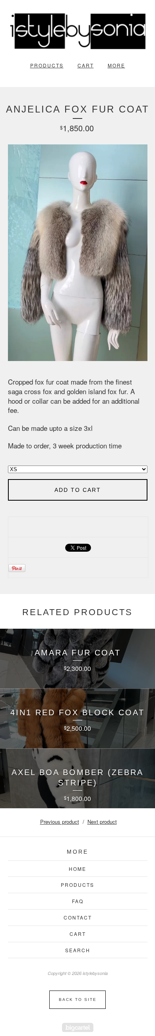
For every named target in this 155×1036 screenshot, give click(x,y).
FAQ (77, 901)
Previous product (59, 821)
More (116, 65)
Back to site (78, 999)
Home (77, 868)
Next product (102, 821)
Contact (78, 917)
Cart (86, 65)
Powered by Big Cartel (77, 1027)
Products (47, 65)
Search (77, 950)
